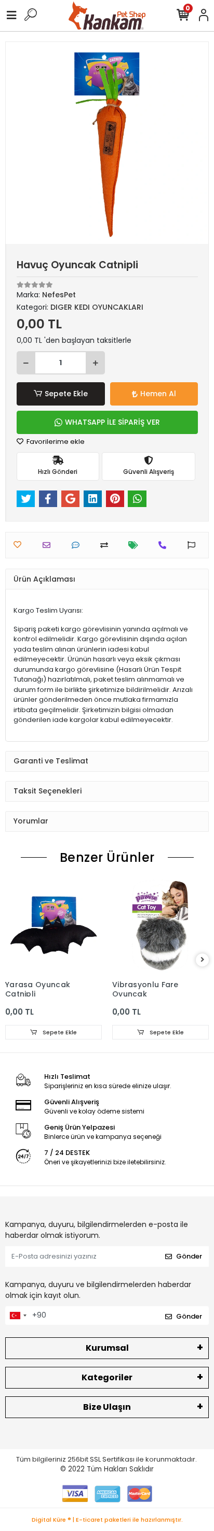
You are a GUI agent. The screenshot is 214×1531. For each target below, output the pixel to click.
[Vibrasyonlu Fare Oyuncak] (160, 926)
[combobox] (18, 1315)
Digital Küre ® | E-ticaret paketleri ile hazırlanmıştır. (107, 1519)
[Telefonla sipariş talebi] (165, 545)
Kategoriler (107, 1377)
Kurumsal (107, 1348)
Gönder (189, 1256)
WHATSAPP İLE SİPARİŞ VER (112, 422)
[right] (202, 960)
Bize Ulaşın (107, 1407)
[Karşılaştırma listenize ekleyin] (107, 545)
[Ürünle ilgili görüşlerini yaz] (78, 545)
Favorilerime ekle (55, 441)
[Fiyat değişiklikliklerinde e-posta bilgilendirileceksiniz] (136, 545)
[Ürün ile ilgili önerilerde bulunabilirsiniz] (194, 545)
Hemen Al (158, 393)
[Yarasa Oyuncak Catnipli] (53, 926)
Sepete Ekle (66, 393)
